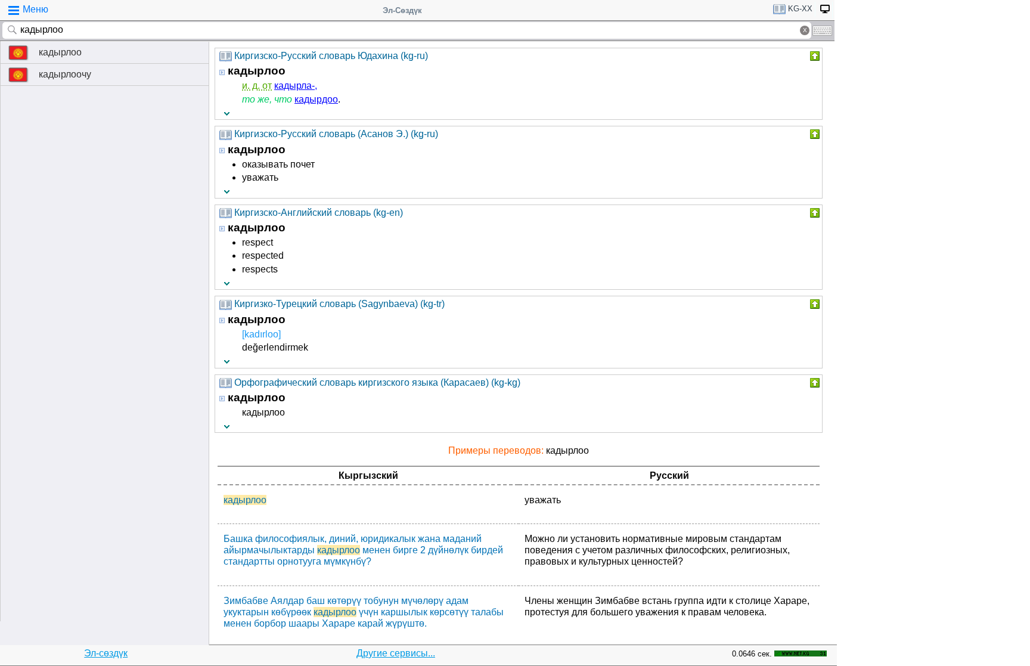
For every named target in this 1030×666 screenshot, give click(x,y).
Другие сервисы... (395, 653)
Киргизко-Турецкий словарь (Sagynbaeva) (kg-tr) (339, 304)
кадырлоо (60, 52)
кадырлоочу (65, 74)
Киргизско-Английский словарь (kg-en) (318, 212)
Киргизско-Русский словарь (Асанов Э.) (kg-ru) (336, 134)
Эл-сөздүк (106, 653)
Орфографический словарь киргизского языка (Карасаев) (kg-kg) (377, 382)
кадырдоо (316, 99)
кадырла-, (295, 85)
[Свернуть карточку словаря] (814, 56)
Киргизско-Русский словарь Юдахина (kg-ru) (331, 56)
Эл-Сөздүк (402, 10)
